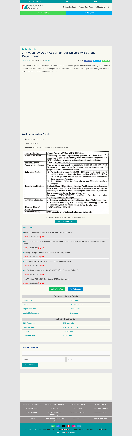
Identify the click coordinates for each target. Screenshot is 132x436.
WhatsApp (105, 61)
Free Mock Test (100, 412)
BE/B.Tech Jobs (29, 336)
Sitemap (105, 429)
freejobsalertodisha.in (46, 429)
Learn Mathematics (100, 408)
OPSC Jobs (74, 300)
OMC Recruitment (76, 305)
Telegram (96, 61)
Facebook (88, 61)
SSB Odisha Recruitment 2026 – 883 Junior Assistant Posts (47, 261)
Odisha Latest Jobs (29, 49)
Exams (66, 1)
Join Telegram (88, 13)
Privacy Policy (79, 429)
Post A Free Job (100, 418)
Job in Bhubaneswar (31, 313)
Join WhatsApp (43, 13)
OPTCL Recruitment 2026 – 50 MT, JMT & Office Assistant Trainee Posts (52, 270)
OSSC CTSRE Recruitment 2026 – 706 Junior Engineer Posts (48, 232)
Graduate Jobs (29, 327)
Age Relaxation (31, 408)
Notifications (100, 7)
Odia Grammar (31, 412)
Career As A (77, 408)
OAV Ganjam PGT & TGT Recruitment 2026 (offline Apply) (46, 279)
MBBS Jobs (67, 336)
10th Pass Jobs (29, 323)
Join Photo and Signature (54, 404)
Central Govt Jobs (85, 7)
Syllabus (54, 408)
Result (96, 1)
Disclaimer (90, 429)
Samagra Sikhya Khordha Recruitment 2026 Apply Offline (47, 253)
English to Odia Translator (32, 404)
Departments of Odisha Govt (55, 420)
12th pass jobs (68, 323)
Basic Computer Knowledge (54, 413)
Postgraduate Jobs (70, 327)
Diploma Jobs (68, 331)
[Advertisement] (66, 30)
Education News (35, 1)
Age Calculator (100, 404)
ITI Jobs (26, 331)
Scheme (32, 418)
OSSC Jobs (27, 300)
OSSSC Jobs (28, 305)
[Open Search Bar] (108, 7)
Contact (98, 429)
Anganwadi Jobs (29, 309)
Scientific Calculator (77, 404)
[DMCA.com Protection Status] (64, 431)
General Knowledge (77, 412)
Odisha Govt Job (69, 7)
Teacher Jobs (75, 309)
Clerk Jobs (74, 313)
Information (77, 418)
